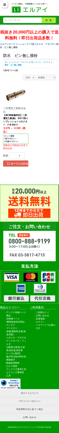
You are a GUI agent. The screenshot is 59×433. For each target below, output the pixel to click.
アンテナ (10, 325)
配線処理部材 (13, 363)
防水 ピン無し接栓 (13, 65)
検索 (49, 20)
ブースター (11, 328)
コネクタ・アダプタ (19, 62)
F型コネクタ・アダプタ (42, 44)
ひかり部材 (11, 366)
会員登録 (40, 318)
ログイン (40, 322)
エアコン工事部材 (15, 372)
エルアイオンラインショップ (14, 44)
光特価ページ (13, 318)
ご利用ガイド (42, 312)
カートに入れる (19, 163)
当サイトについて (29, 393)
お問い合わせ (42, 315)
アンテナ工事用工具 (16, 369)
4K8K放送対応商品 (15, 322)
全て (6, 62)
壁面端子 (10, 359)
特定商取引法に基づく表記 (29, 409)
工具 (8, 375)
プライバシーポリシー (30, 401)
